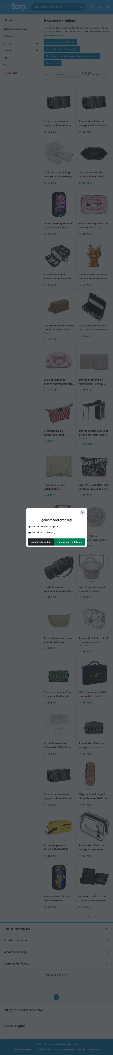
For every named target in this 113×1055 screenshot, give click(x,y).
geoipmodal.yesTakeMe (70, 542)
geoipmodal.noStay (41, 542)
